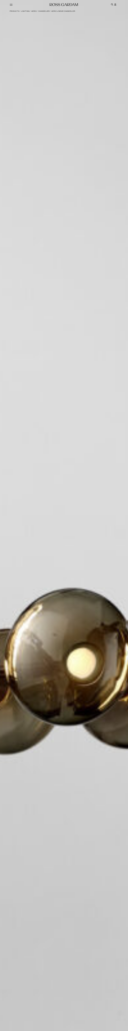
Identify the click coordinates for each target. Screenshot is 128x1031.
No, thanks (25, 1022)
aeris (33, 11)
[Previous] (32, 515)
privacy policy (22, 1009)
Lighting (25, 11)
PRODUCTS (14, 11)
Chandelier (44, 11)
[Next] (96, 361)
